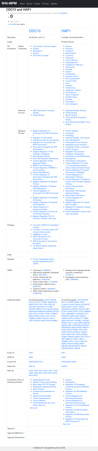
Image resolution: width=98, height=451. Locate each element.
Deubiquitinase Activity (41, 379)
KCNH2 (55, 309)
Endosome (70, 58)
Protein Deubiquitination (41, 398)
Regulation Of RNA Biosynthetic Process (77, 415)
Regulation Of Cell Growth (42, 137)
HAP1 (66, 30)
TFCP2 (53, 316)
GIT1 (87, 313)
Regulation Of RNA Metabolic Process (76, 392)
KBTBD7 (86, 320)
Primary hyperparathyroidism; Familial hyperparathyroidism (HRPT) (44, 261)
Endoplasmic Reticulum (74, 64)
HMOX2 (83, 316)
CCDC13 (69, 306)
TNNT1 (75, 339)
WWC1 (55, 320)
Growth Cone (70, 87)
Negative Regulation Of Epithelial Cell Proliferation (45, 203)
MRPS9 (87, 323)
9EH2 (35, 375)
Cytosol (36, 53)
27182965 (53, 281)
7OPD (55, 370)
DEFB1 (75, 311)
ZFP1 (86, 341)
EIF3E (81, 311)
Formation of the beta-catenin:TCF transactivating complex (45, 230)
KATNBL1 (78, 320)
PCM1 (64, 330)
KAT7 (72, 320)
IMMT (86, 318)
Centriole (69, 69)
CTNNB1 (44, 302)
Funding (45, 3)
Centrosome (70, 67)
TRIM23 (39, 318)
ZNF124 (70, 343)
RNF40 (37, 316)
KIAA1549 (32, 311)
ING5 (63, 320)
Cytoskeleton (70, 74)
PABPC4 (85, 327)
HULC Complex (38, 389)
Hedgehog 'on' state (40, 234)
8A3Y (41, 373)
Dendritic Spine (71, 97)
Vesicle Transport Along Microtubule (74, 187)
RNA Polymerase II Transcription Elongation (45, 242)
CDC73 (35, 30)
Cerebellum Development (75, 154)
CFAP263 (74, 309)
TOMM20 (32, 318)
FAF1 (41, 304)
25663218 (37, 293)
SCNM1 (64, 336)
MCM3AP (49, 311)
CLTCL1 (37, 302)
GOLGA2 (32, 306)
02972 (64, 357)
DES (55, 302)
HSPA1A (71, 318)
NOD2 (73, 327)
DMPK (31, 304)
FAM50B (87, 311)
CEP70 (31, 302)
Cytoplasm (70, 51)
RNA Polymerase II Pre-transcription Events (42, 237)
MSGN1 (64, 325)
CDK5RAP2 (66, 309)
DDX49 (69, 311)
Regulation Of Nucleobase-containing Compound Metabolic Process (77, 386)
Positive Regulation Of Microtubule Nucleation (74, 397)
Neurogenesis (71, 158)
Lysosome (69, 55)
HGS (77, 316)
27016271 (69, 275)
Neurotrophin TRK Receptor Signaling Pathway (76, 191)
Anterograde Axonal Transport (77, 142)
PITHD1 (41, 313)
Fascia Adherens (39, 400)
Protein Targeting (72, 131)
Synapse (69, 99)
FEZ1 (64, 313)
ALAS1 (47, 300)
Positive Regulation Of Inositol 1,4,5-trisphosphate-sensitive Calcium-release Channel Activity (78, 165)
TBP (63, 339)
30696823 (46, 270)
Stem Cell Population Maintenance (45, 158)
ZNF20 (76, 343)
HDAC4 (72, 316)
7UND (36, 373)
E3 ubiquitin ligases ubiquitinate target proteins (44, 246)
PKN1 (80, 330)
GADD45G (80, 313)
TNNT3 (81, 339)
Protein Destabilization (41, 172)
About (22, 3)
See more (33, 408)
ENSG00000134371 (36, 361)
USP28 (43, 320)
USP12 (52, 318)
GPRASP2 (65, 316)
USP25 (37, 320)
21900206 (63, 13)
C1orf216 (65, 304)
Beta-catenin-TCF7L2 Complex (44, 384)
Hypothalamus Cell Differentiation (78, 156)
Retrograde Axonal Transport (76, 144)
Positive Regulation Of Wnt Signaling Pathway (43, 162)
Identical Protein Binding (42, 396)
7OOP (45, 370)
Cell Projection (71, 92)
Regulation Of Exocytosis (75, 151)
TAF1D (87, 336)
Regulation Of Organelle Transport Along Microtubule (78, 208)
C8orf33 (78, 304)
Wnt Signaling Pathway (41, 156)
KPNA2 (64, 323)
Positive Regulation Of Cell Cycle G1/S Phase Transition (45, 212)
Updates (54, 3)
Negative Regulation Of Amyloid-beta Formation (78, 203)
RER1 (64, 334)
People (37, 3)
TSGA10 (45, 318)
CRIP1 (87, 309)
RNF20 (31, 316)
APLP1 (64, 302)
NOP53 (79, 327)
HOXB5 (64, 318)
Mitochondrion (71, 53)
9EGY (50, 373)
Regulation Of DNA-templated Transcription (76, 410)
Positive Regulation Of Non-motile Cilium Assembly (78, 212)
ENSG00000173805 (69, 361)
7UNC (31, 373)
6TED (40, 370)
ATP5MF (70, 302)
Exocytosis (70, 133)
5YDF (36, 370)
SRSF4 (77, 336)
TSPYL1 (72, 341)
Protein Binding (38, 115)
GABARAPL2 (71, 313)
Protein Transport (72, 149)
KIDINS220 (41, 311)
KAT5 (68, 320)
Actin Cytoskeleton (73, 78)
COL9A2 (81, 309)
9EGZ (55, 373)
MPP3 (81, 323)
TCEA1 (42, 316)
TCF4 (48, 316)
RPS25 (84, 334)
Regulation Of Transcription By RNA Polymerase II (44, 143)
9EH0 (31, 375)
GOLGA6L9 (40, 306)
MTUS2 (56, 311)
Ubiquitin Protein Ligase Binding (44, 382)
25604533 (51, 288)
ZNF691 (71, 348)
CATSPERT (85, 304)
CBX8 (64, 306)
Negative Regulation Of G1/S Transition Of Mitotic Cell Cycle (44, 217)
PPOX (64, 332)
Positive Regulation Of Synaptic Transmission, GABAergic (77, 171)
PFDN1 (75, 330)
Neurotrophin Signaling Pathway (44, 386)
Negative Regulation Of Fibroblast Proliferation (45, 198)
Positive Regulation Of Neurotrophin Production (74, 175)
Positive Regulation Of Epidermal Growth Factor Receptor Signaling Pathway (78, 181)
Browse (29, 3)
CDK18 (81, 306)
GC (54, 304)
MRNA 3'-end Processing (42, 165)
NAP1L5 (71, 325)
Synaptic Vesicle (72, 76)
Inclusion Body (71, 81)
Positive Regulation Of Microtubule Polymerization (76, 401)
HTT (82, 318)
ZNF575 (84, 346)
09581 (31, 357)
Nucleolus (69, 48)
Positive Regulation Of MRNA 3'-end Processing (45, 168)
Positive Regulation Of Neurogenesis (74, 198)
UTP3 (78, 341)
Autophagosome (72, 62)
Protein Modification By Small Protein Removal (44, 404)
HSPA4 (38, 309)
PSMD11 (84, 332)
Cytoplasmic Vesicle (73, 90)
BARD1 (77, 302)
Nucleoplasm (37, 51)
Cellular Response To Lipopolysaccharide (41, 208)
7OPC (50, 370)
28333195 (45, 279)
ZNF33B (65, 346)
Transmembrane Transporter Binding (76, 118)
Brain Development (73, 140)
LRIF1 (70, 323)
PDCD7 (69, 330)
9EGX (45, 373)
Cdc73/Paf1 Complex (41, 55)
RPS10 (79, 334)
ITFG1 (44, 309)
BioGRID (13, 24)
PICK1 (35, 313)
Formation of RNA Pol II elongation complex (46, 226)
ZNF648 (64, 348)
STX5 (82, 336)
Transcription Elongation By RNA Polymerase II (45, 148)
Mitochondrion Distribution (75, 195)
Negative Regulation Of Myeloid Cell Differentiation (44, 187)
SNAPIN (71, 336)
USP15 (31, 320)
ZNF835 (77, 348)
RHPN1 (69, 334)
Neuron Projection (72, 94)
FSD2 (50, 304)
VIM (81, 341)
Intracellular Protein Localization (77, 147)
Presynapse (70, 101)
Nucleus (36, 48)
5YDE (31, 370)
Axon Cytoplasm (72, 104)
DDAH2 (50, 302)
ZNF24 (81, 343)
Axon (67, 83)
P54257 (64, 366)
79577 (31, 352)
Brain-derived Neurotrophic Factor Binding (78, 123)
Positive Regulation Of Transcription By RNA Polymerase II (45, 193)
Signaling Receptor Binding (75, 110)
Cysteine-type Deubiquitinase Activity (43, 392)
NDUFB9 (78, 325)
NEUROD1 (85, 325)
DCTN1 (64, 311)
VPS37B (49, 320)
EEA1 (36, 304)
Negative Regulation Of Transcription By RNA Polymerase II (45, 133)
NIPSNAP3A (66, 327)
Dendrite (69, 85)
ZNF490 (71, 346)
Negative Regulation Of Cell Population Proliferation (43, 152)
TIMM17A (69, 339)
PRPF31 (77, 332)
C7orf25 (71, 304)
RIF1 (74, 334)
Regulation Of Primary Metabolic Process (78, 406)
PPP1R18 (70, 332)
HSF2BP (32, 309)
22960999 (73, 279)
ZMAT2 (64, 343)
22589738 (36, 286)
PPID (85, 330)
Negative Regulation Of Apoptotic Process (45, 182)
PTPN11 (48, 313)
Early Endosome (72, 60)
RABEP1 (54, 313)
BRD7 (82, 302)
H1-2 (46, 306)
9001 (63, 352)
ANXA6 (53, 300)
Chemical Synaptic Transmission (78, 137)
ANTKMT (84, 300)
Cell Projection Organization (76, 161)
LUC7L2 (75, 323)
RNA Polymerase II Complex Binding (43, 111)
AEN (79, 300)
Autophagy (70, 135)
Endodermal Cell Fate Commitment (46, 140)
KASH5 (49, 309)
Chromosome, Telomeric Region (45, 46)
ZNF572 (77, 346)
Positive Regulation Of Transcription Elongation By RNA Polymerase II (45, 176)
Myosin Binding (71, 115)
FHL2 (45, 304)
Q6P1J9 (32, 366)
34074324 (42, 275)
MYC (30, 313)
